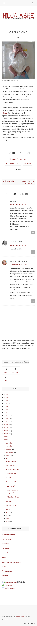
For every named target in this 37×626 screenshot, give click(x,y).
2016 (6, 406)
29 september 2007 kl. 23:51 (18, 245)
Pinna (29, 163)
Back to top (29, 623)
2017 (6, 403)
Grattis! (8, 478)
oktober (9, 449)
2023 (6, 397)
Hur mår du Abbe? (11, 461)
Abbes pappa (16, 242)
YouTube (6, 380)
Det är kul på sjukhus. (12, 469)
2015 (6, 409)
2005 (6, 440)
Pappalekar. (5, 548)
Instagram (15, 372)
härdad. (4, 113)
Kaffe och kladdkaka (12, 482)
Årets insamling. (7, 571)
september (9, 452)
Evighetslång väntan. (12, 497)
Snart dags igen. (11, 505)
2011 (6, 421)
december (9, 443)
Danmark (8, 509)
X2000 (4, 557)
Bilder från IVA (10, 486)
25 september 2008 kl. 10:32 (18, 264)
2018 (6, 400)
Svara (32, 232)
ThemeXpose (19, 617)
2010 (6, 425)
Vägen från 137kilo (19, 261)
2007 (6, 434)
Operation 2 (9, 501)
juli (7, 458)
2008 (6, 431)
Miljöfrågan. (5, 544)
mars (7, 521)
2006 (6, 437)
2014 (6, 412)
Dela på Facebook (19, 159)
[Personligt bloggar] (10, 582)
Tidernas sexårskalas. (9, 534)
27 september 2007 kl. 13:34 (18, 204)
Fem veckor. (6, 553)
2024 (6, 394)
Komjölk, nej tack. (11, 473)
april (7, 518)
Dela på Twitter (14, 163)
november (9, 446)
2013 (6, 415)
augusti (8, 455)
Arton (4, 566)
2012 (6, 418)
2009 (6, 428)
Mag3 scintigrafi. (11, 465)
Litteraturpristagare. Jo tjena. (11, 562)
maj (7, 515)
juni (7, 512)
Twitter (6, 372)
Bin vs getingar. (7, 539)
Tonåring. (5, 575)
